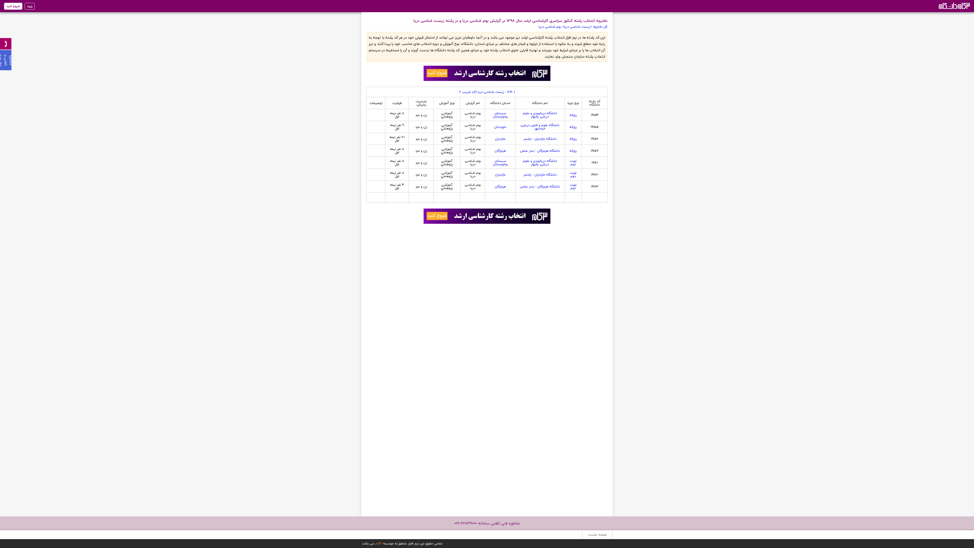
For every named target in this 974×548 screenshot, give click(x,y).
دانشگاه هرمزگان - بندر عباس (540, 150)
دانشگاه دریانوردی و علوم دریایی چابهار (540, 114)
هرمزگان (500, 150)
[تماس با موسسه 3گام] (5, 43)
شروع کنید (13, 6)
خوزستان (500, 127)
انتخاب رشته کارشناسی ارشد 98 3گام (954, 6)
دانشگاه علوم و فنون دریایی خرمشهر (539, 126)
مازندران (500, 139)
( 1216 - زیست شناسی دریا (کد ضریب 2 (487, 92)
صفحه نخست (597, 534)
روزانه (573, 115)
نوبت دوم (573, 162)
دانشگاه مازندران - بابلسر (540, 139)
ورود (29, 6)
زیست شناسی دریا (577, 26)
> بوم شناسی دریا (551, 26)
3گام (378, 543)
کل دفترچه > (598, 26)
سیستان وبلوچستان (500, 114)
